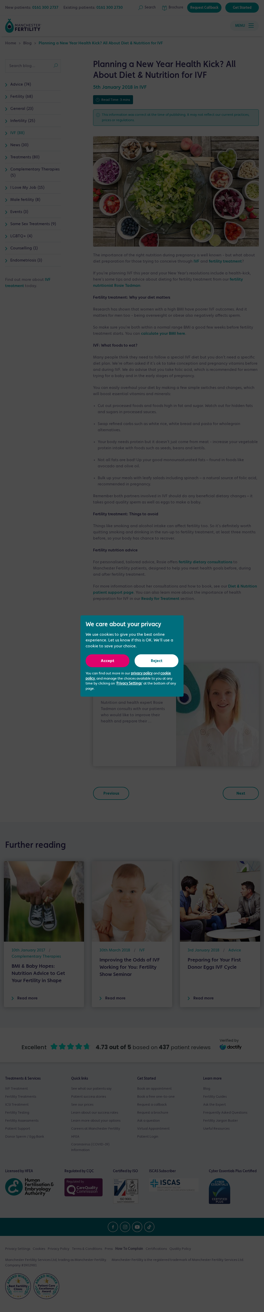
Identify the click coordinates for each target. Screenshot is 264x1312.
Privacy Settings (129, 683)
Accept (107, 661)
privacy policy (142, 673)
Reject (156, 661)
